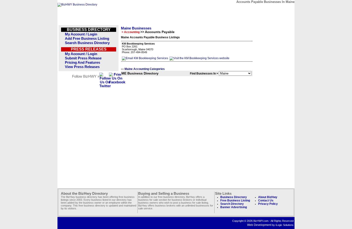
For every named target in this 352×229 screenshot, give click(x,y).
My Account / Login (81, 34)
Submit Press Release (83, 58)
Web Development (259, 225)
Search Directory (232, 204)
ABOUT (260, 9)
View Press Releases (82, 67)
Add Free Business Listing (87, 38)
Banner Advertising (233, 207)
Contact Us (265, 200)
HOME (282, 9)
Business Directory (233, 197)
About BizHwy (267, 197)
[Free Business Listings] (77, 4)
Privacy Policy (268, 204)
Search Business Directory (87, 43)
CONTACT (238, 9)
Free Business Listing (235, 200)
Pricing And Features (82, 62)
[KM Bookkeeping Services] (145, 58)
